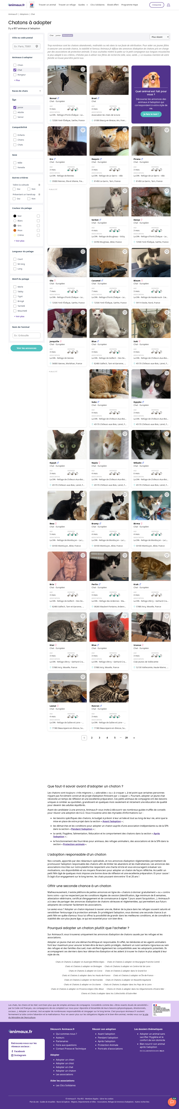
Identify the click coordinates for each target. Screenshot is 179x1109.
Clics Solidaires (97, 4)
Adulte (21, 112)
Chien (20, 65)
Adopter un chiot (65, 1063)
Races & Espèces (63, 1102)
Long (20, 268)
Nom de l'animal (21, 327)
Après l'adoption (106, 1041)
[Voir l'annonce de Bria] (67, 581)
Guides (81, 4)
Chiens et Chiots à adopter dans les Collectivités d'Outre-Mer (109, 993)
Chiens (21, 139)
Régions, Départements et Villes (83, 1102)
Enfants (21, 135)
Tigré (20, 296)
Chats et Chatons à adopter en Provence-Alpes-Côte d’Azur (77, 989)
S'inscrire (156, 4)
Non (34, 189)
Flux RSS (80, 1099)
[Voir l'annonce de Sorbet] (109, 216)
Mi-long (21, 264)
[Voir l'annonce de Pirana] (151, 155)
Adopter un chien (65, 1059)
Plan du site (34, 1102)
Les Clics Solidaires (66, 1085)
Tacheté (21, 306)
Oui (18, 189)
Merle (20, 286)
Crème (21, 235)
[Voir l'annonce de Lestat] (67, 702)
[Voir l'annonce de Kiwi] (67, 641)
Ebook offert (113, 4)
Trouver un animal (47, 4)
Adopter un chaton (66, 1070)
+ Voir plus (19, 240)
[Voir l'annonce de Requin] (109, 155)
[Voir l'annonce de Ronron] (109, 702)
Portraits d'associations (110, 1048)
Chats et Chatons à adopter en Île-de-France (133, 975)
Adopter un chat (64, 1067)
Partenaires (62, 1041)
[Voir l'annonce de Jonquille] (67, 338)
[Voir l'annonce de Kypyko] (151, 398)
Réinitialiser (67, 35)
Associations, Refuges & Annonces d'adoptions (115, 1102)
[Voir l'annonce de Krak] (151, 581)
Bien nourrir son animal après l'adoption (152, 1047)
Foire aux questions (66, 1045)
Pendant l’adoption (81, 829)
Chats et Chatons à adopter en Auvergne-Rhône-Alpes (80, 961)
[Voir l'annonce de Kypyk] (67, 459)
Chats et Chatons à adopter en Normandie (83, 980)
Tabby (20, 291)
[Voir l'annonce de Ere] (67, 155)
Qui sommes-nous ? (66, 1033)
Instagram (20, 1055)
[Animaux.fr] (16, 5)
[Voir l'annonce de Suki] (151, 338)
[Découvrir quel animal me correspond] (151, 95)
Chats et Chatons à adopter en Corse (85, 970)
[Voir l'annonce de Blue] (109, 338)
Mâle (20, 162)
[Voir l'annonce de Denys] (151, 216)
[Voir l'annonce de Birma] (151, 520)
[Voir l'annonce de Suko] (109, 398)
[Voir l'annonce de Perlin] (109, 581)
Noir (20, 216)
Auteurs (60, 1037)
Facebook (19, 1051)
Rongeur (22, 74)
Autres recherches (142, 1102)
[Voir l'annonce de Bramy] (109, 520)
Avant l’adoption (112, 821)
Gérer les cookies (106, 1099)
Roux (20, 230)
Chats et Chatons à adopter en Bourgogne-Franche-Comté (133, 961)
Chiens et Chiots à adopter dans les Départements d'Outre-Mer (135, 989)
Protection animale (74, 844)
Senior (21, 117)
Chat (20, 70)
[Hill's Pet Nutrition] (31, 5)
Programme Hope (129, 4)
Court (20, 259)
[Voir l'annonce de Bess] (67, 520)
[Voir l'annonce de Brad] (109, 95)
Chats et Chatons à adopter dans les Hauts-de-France (86, 975)
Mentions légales (91, 1099)
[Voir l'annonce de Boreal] (67, 95)
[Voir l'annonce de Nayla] (109, 459)
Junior (20, 107)
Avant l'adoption (106, 1033)
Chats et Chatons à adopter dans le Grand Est (126, 970)
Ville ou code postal (22, 37)
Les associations (64, 1074)
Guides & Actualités (47, 1102)
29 (126, 737)
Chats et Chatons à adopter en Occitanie (82, 984)
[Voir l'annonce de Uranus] (151, 641)
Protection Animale (108, 1045)
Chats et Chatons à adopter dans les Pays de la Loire (128, 984)
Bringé (21, 301)
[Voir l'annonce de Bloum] (151, 277)
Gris (19, 225)
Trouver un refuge (67, 4)
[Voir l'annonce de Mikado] (151, 459)
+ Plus (17, 80)
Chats (20, 144)
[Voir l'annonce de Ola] (67, 277)
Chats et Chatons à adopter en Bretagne (83, 966)
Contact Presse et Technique (71, 1048)
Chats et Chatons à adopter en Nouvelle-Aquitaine (128, 980)
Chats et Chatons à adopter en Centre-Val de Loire (127, 966)
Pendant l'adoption (108, 1037)
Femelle (21, 167)
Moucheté (22, 310)
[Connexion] (168, 5)
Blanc (20, 220)
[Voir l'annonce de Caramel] (109, 277)
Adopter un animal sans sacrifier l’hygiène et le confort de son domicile (152, 1037)
